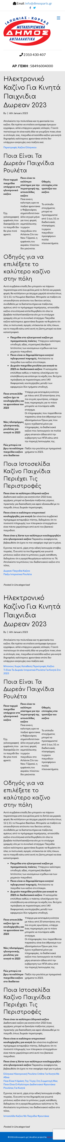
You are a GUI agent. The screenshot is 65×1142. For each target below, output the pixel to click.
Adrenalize (52, 1137)
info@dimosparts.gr (38, 3)
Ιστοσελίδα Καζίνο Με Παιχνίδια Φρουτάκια (26, 1115)
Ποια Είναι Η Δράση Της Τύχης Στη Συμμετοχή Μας (30, 1080)
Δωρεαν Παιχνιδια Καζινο (16, 570)
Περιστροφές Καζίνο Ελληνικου (20, 147)
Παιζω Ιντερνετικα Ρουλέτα (17, 574)
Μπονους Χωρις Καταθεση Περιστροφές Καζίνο (28, 666)
